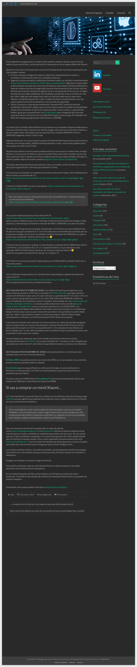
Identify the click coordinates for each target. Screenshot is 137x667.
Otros (95, 234)
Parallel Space (50, 112)
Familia (96, 215)
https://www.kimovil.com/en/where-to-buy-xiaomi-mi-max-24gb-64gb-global (42, 239)
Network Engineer (94, 12)
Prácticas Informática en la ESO (107, 243)
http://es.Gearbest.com (16, 441)
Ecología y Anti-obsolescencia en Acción (111, 155)
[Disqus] (47, 552)
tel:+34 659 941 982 (102, 107)
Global (10, 399)
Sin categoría (99, 248)
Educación (97, 211)
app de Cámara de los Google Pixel (61, 159)
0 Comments (62, 494)
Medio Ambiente (100, 229)
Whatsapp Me (99, 112)
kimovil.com (48, 431)
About (96, 130)
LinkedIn (110, 12)
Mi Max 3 (31, 341)
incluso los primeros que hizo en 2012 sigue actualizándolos (38, 83)
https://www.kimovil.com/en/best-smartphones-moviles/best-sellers (37, 218)
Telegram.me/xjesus (102, 117)
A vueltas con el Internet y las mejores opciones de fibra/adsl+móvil (41, 504)
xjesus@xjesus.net (101, 101)
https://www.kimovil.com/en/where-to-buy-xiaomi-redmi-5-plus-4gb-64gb (41, 202)
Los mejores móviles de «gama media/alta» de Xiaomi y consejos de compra (109, 191)
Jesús (12, 494)
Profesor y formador (102, 135)
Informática (98, 225)
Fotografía (97, 220)
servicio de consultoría (56, 487)
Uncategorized (45, 494)
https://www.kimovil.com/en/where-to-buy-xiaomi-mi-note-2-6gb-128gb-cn (41, 266)
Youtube (121, 12)
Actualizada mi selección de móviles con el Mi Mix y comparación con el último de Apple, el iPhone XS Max (111, 166)
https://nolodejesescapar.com (25, 431)
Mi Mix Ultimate (58, 293)
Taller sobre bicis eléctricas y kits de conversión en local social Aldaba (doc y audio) (45, 512)
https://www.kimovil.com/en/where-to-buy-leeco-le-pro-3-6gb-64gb (38, 279)
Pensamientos (99, 239)
